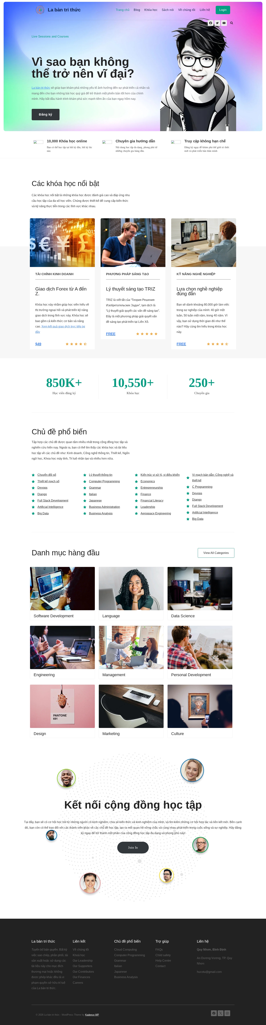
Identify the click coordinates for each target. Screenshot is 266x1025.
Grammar (95, 487)
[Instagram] (227, 1013)
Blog (137, 9)
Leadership (148, 506)
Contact (160, 966)
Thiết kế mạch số (48, 481)
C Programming (202, 486)
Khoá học (79, 955)
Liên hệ (205, 9)
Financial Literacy (152, 500)
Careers (78, 982)
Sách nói (168, 9)
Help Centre (163, 960)
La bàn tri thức (41, 87)
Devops (42, 487)
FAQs (159, 949)
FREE (110, 334)
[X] (220, 1013)
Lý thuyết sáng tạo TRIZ (130, 289)
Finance (146, 494)
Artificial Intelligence (50, 506)
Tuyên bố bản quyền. (44, 949)
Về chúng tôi (186, 9)
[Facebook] (211, 23)
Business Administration (104, 506)
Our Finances (81, 977)
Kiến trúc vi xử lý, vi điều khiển (160, 474)
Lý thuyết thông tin (100, 474)
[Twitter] (217, 23)
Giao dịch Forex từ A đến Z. (60, 291)
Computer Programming (104, 481)
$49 (38, 344)
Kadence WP (92, 1014)
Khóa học (150, 9)
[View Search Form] (232, 23)
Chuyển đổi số (46, 474)
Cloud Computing (125, 949)
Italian (93, 494)
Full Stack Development (52, 500)
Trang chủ (122, 9)
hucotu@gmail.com (209, 971)
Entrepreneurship (152, 487)
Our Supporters (82, 966)
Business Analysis (101, 513)
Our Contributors (83, 971)
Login (223, 9)
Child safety (163, 955)
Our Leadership (83, 960)
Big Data (43, 513)
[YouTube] (224, 23)
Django (42, 494)
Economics (148, 481)
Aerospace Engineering (156, 513)
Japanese (95, 500)
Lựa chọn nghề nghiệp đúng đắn (199, 291)
